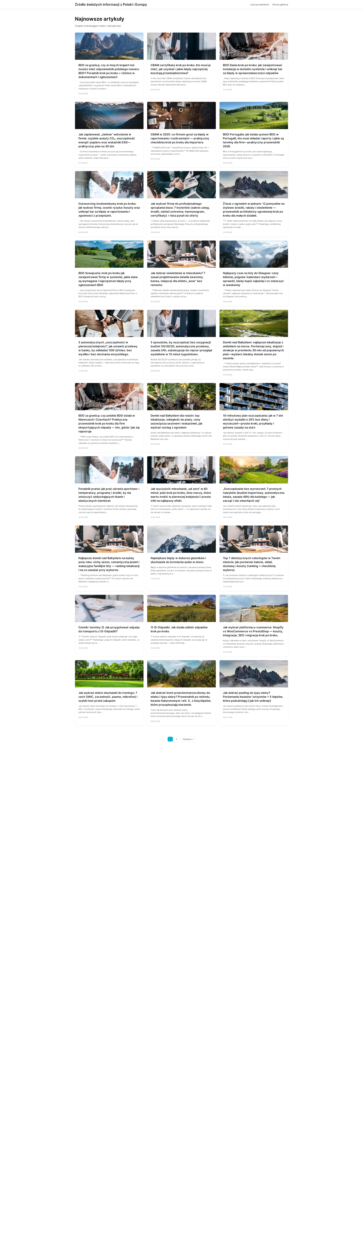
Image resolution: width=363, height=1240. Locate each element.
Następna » (188, 739)
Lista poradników (259, 4)
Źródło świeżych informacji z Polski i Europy (111, 4)
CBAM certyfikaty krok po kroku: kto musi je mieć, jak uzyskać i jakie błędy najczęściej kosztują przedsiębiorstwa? (181, 69)
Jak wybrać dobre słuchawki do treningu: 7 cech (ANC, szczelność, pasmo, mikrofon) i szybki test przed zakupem (107, 696)
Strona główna (280, 4)
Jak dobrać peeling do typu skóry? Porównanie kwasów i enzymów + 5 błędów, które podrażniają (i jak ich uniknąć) (253, 696)
